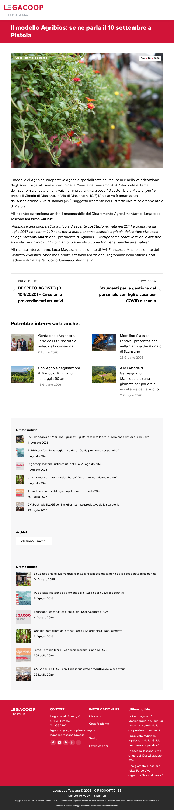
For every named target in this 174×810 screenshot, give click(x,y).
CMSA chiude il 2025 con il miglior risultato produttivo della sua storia (73, 504)
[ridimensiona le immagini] (22, 342)
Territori (94, 738)
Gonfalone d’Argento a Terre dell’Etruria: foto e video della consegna (57, 340)
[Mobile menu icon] (167, 10)
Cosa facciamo (99, 723)
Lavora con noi (98, 746)
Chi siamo (95, 716)
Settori (93, 731)
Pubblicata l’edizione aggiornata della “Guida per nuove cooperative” (73, 450)
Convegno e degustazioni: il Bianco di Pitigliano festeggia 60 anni (59, 373)
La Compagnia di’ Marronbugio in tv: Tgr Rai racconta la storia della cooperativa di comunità (88, 437)
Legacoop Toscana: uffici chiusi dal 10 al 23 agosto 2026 (65, 464)
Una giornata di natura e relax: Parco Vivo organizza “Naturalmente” (72, 477)
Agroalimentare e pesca (31, 57)
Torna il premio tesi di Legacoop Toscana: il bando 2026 (64, 491)
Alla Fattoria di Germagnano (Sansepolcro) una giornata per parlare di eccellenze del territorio (139, 378)
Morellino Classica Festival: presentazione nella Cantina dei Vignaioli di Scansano (141, 343)
